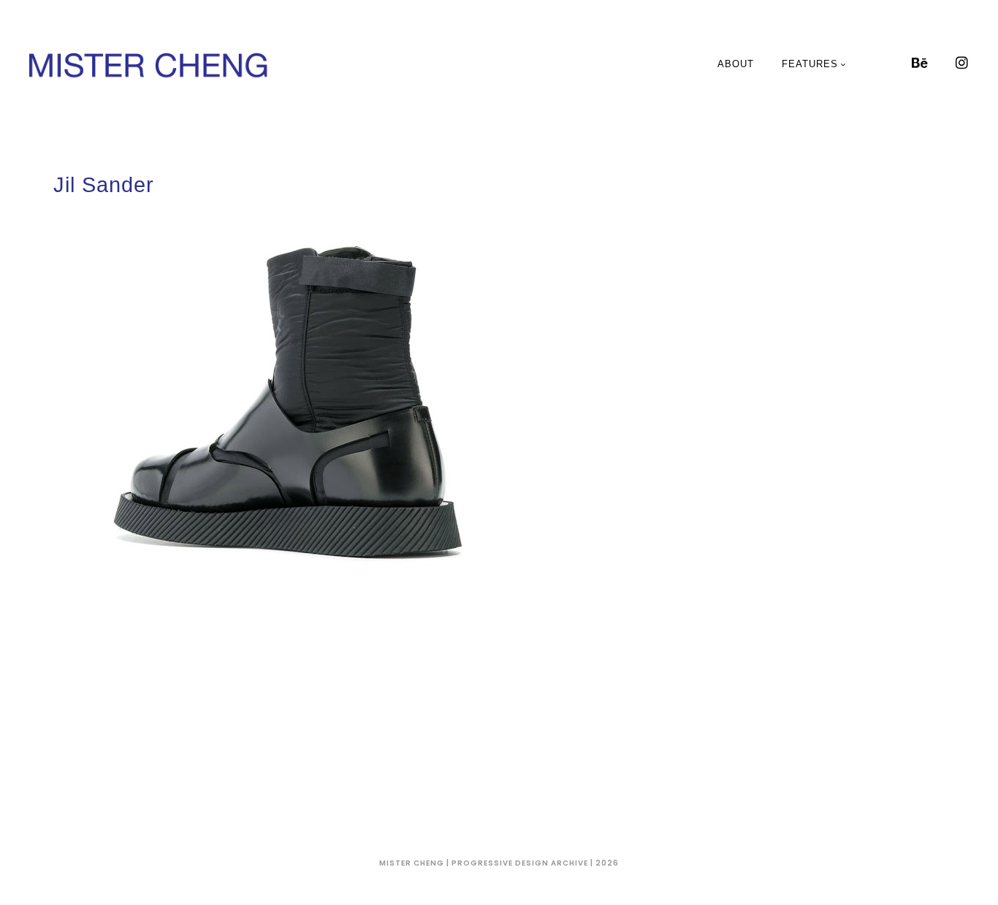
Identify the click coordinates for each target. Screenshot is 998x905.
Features (810, 63)
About (735, 63)
